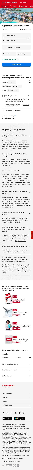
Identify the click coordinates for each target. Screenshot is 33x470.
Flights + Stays (24, 6)
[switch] (17, 60)
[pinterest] (23, 413)
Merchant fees (12, 442)
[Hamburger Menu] (3, 3)
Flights (5, 6)
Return (5, 29)
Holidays (14, 6)
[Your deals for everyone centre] (16, 312)
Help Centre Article (7, 207)
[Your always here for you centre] (16, 339)
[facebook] (3, 413)
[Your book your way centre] (16, 299)
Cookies (4, 455)
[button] (9, 54)
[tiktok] (11, 413)
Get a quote (23, 2)
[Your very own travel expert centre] (16, 326)
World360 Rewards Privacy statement (11, 461)
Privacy (9, 455)
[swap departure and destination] (28, 38)
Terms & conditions (16, 455)
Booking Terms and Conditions (19, 443)
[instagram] (7, 413)
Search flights (16, 64)
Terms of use (25, 455)
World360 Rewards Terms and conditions (12, 458)
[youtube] (19, 413)
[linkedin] (15, 413)
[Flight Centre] (11, 2)
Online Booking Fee (11, 439)
